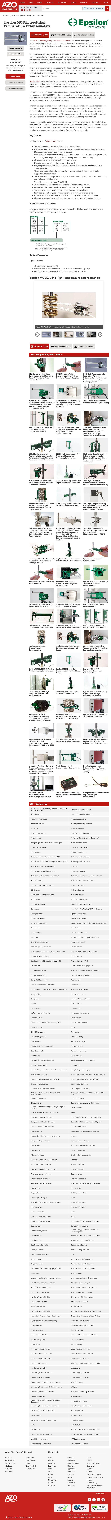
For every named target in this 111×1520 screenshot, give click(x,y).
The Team (71, 1486)
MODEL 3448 (51, 141)
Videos (50, 1474)
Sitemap (90, 1480)
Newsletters (91, 1466)
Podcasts (70, 1477)
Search (89, 1460)
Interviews (71, 1460)
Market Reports (73, 1463)
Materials (70, 1466)
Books (50, 1469)
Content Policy (92, 1483)
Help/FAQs (71, 1483)
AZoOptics (9, 1466)
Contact (89, 1469)
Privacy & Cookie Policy (95, 1477)
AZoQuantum (30, 1460)
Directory (50, 2)
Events (50, 1477)
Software (51, 1486)
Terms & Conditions (94, 1474)
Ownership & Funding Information (95, 1487)
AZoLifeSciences (31, 1469)
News (50, 1458)
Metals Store (52, 1480)
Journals (51, 1483)
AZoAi (28, 1463)
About (89, 1458)
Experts (70, 1480)
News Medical (31, 1466)
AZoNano (8, 1458)
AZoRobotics (9, 1460)
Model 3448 (34, 81)
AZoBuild (8, 1469)
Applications (71, 1469)
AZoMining (9, 1472)
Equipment (52, 1466)
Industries (71, 1472)
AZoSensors (30, 1458)
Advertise (90, 1472)
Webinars (70, 1458)
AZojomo (70, 1474)
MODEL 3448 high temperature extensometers (52, 40)
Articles (51, 1460)
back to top (99, 1493)
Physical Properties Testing (21, 16)
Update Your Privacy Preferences (20, 1517)
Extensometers (38, 16)
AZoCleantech (10, 1463)
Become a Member (93, 1463)
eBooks (50, 1472)
